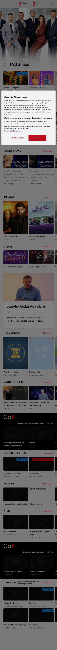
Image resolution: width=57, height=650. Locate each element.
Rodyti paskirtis (18, 137)
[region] (28, 117)
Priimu (37, 138)
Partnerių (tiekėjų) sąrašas (13, 131)
